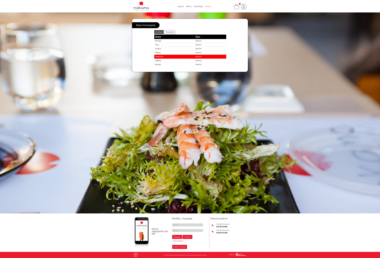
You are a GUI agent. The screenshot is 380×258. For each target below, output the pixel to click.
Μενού (188, 6)
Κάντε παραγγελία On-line (160, 231)
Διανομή (159, 32)
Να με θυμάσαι (178, 241)
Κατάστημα (198, 6)
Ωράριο (208, 6)
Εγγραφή (187, 237)
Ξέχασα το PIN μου (179, 247)
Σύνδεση (177, 237)
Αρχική (180, 6)
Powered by (232, 254)
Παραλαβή (170, 32)
